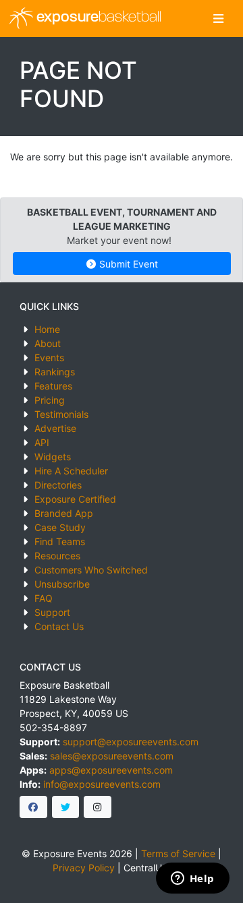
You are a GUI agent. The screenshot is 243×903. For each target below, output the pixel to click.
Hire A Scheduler (71, 470)
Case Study (60, 527)
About (47, 343)
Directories (58, 485)
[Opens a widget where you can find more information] (192, 879)
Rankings (54, 371)
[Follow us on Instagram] (97, 807)
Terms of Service (178, 853)
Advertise (55, 428)
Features (53, 386)
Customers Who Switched (91, 569)
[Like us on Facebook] (33, 807)
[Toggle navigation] (218, 18)
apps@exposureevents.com (111, 770)
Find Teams (59, 541)
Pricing (49, 400)
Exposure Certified (75, 499)
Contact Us (59, 626)
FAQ (43, 598)
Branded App (63, 513)
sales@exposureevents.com (111, 755)
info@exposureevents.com (102, 784)
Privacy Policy (84, 867)
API (41, 442)
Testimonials (61, 414)
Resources (57, 555)
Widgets (52, 456)
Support (52, 612)
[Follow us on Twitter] (66, 807)
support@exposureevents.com (130, 741)
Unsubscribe (62, 584)
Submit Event (127, 264)
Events (49, 357)
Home (47, 329)
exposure (97, 18)
